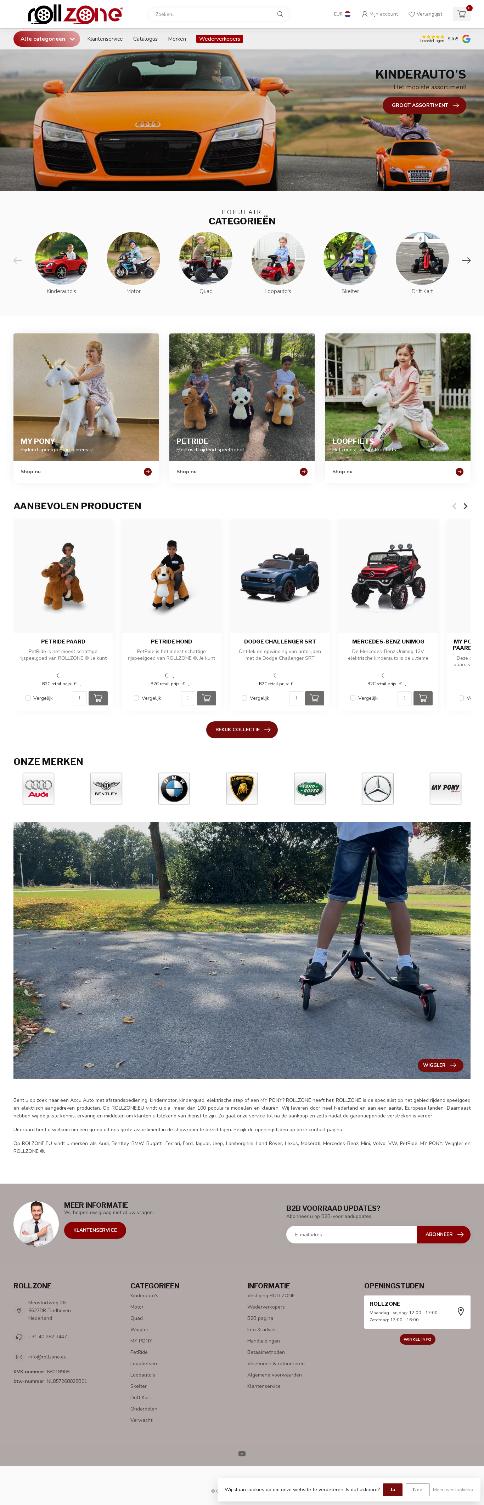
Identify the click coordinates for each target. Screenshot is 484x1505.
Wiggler (139, 1329)
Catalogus (145, 38)
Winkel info (418, 1339)
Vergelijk (43, 698)
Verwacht (141, 1420)
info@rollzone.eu (47, 1357)
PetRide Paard (63, 642)
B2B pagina (260, 1318)
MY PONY (141, 1341)
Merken (177, 38)
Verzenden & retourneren (276, 1363)
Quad (136, 1318)
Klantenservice (105, 38)
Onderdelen (143, 1409)
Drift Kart (140, 1397)
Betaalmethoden (266, 1352)
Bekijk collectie (237, 729)
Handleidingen (263, 1341)
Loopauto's (142, 1375)
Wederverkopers (219, 38)
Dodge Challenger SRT (280, 642)
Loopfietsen (143, 1363)
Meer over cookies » (453, 1490)
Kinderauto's (144, 1295)
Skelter (138, 1386)
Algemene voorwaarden (274, 1375)
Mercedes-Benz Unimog (388, 642)
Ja (392, 1489)
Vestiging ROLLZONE (271, 1295)
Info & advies (262, 1329)
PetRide (139, 1352)
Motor (136, 1307)
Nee (417, 1489)
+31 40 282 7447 (47, 1336)
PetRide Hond (171, 642)
